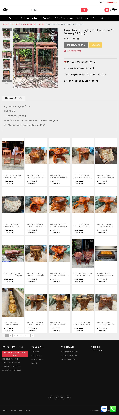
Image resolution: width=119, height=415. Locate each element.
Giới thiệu (35, 352)
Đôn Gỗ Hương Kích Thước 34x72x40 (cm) (13, 275)
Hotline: (108, 2)
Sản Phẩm (13, 410)
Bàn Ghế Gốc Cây (29, 24)
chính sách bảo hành (69, 352)
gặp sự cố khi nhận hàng (11, 370)
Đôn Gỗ (41, 24)
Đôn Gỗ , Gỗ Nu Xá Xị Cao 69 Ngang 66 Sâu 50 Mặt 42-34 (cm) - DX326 (106, 177)
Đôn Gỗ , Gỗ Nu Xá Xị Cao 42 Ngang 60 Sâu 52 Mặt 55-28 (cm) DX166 (106, 324)
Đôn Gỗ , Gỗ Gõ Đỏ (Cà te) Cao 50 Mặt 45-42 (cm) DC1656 (59, 275)
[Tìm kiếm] (84, 10)
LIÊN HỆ (34, 363)
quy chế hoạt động (68, 359)
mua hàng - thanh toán (11, 363)
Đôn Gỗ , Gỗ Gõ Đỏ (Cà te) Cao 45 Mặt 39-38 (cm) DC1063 (83, 177)
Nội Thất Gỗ (16, 24)
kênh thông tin (37, 359)
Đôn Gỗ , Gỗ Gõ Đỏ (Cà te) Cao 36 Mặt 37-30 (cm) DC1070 (59, 226)
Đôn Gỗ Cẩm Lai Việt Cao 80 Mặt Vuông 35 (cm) (12, 177)
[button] (14, 58)
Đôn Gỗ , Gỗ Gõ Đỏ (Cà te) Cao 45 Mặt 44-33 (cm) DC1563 (36, 226)
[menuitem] (13, 18)
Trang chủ (5, 24)
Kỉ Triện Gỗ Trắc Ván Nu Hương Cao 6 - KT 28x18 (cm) (106, 275)
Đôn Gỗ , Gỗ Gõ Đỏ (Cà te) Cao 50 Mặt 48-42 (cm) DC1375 (35, 324)
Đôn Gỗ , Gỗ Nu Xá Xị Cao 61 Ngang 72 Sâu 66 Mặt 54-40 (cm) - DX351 (12, 226)
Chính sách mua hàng (69, 356)
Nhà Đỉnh (27, 410)
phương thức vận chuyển (11, 366)
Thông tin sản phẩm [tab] (13, 98)
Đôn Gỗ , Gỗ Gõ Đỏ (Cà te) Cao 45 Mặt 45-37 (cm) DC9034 (59, 177)
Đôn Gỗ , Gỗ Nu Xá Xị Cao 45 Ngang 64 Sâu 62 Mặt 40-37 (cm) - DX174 (36, 177)
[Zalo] (103, 409)
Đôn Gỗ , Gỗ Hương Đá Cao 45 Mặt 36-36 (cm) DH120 (82, 324)
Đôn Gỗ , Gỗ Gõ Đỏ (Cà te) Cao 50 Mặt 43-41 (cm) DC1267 (58, 324)
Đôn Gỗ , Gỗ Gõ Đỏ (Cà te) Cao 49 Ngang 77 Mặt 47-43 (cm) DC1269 (82, 226)
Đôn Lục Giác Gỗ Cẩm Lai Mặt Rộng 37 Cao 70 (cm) (83, 275)
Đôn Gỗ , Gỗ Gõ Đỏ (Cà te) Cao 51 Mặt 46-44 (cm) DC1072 (106, 226)
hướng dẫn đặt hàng (10, 359)
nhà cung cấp (36, 356)
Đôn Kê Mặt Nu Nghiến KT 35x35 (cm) (11, 324)
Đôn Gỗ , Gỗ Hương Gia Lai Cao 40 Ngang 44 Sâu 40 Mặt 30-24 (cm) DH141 (36, 275)
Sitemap (20, 410)
